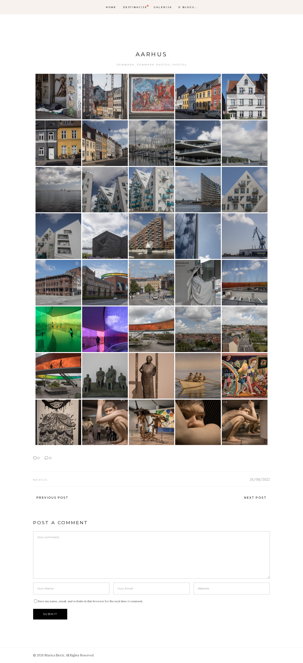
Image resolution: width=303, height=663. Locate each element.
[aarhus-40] (244, 422)
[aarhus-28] (151, 329)
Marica (40, 479)
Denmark (125, 64)
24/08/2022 (260, 479)
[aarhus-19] (198, 236)
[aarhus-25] (244, 282)
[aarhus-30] (244, 329)
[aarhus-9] (198, 143)
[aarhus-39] (198, 422)
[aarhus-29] (198, 329)
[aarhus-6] (58, 143)
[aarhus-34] (198, 376)
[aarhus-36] (58, 422)
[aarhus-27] (105, 329)
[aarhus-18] (151, 236)
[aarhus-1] (58, 96)
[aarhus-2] (105, 96)
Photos (180, 64)
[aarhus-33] (151, 376)
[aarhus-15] (244, 190)
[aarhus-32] (105, 376)
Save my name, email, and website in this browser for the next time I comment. (90, 601)
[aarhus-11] (58, 190)
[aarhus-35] (244, 376)
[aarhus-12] (105, 190)
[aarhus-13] (151, 190)
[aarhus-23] (151, 282)
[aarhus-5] (244, 96)
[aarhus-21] (58, 282)
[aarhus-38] (151, 422)
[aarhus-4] (198, 96)
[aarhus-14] (198, 190)
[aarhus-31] (58, 376)
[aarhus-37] (105, 422)
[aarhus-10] (244, 143)
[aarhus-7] (105, 143)
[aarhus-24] (198, 282)
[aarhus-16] (58, 236)
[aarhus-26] (58, 329)
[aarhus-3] (151, 96)
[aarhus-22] (105, 282)
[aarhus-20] (244, 236)
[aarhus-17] (105, 236)
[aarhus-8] (151, 143)
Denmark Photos (153, 64)
